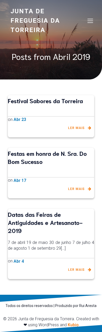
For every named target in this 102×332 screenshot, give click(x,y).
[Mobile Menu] (90, 20)
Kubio (73, 324)
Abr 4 (19, 261)
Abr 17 (20, 180)
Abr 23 (20, 119)
